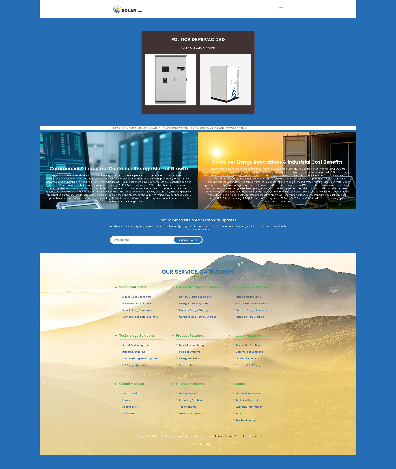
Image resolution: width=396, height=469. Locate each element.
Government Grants (191, 413)
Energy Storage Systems (194, 303)
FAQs (239, 413)
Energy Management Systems (140, 358)
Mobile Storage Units (248, 297)
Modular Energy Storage (194, 310)
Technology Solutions (136, 336)
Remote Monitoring (133, 351)
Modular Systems (189, 351)
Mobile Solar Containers (136, 297)
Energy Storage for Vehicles (252, 303)
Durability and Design (192, 345)
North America (131, 393)
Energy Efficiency (189, 358)
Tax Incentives (188, 406)
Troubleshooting (246, 420)
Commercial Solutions (249, 351)
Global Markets (131, 384)
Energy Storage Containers (198, 287)
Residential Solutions (248, 345)
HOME (184, 47)
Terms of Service (224, 436)
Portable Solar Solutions (137, 303)
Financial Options (190, 384)
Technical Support (247, 400)
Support (239, 384)
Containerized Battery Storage (198, 316)
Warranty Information (249, 406)
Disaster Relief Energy (249, 365)
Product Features (190, 336)
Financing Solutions (191, 400)
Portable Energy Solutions (251, 310)
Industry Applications (250, 336)
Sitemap (256, 436)
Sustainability (187, 365)
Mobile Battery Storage (250, 316)
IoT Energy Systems (134, 365)
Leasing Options (189, 393)
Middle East (129, 413)
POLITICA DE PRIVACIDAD (202, 47)
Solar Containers (132, 287)
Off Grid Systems (246, 358)
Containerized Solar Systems (140, 316)
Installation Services (248, 393)
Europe (126, 400)
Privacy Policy (242, 436)
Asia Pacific (129, 406)
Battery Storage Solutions (195, 297)
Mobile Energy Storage (251, 287)
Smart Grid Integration (136, 345)
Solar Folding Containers (137, 310)
